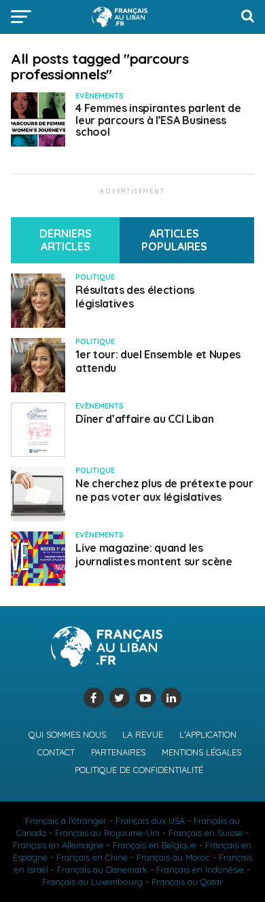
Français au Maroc (173, 857)
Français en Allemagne (58, 845)
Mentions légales (201, 752)
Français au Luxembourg (92, 881)
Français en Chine (92, 857)
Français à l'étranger (66, 820)
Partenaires (118, 752)
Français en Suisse (206, 832)
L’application (207, 734)
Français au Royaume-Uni (107, 832)
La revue (142, 734)
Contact (56, 752)
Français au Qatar (187, 881)
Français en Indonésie (200, 869)
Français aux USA (150, 820)
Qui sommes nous (67, 734)
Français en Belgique (154, 845)
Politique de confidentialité (139, 769)
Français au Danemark (102, 869)
